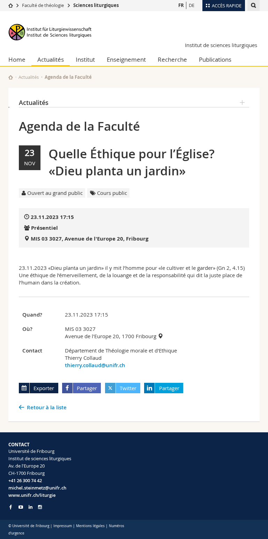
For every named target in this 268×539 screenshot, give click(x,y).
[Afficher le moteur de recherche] (253, 5)
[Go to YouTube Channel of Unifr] (20, 507)
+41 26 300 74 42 (25, 480)
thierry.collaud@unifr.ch (95, 365)
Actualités (50, 59)
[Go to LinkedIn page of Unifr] (30, 507)
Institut (85, 59)
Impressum (62, 526)
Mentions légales (90, 526)
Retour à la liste (47, 407)
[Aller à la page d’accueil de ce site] (10, 77)
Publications (215, 59)
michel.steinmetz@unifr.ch (37, 488)
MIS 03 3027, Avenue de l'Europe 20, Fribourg (89, 238)
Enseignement (126, 59)
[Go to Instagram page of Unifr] (40, 507)
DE (191, 5)
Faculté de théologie (43, 5)
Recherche (172, 59)
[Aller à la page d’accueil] (10, 5)
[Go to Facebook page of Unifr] (10, 507)
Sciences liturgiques (96, 5)
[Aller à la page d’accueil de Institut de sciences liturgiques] (50, 31)
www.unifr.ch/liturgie (31, 495)
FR (181, 5)
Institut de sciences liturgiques (221, 44)
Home (16, 59)
